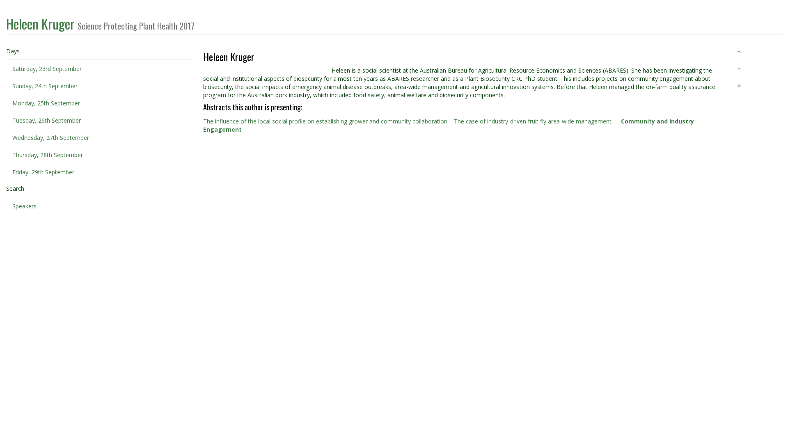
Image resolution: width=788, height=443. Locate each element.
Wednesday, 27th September (50, 138)
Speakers (24, 206)
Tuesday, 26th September (46, 120)
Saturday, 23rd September (47, 69)
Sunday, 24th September (45, 86)
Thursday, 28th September (47, 155)
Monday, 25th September (46, 103)
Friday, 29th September (43, 172)
